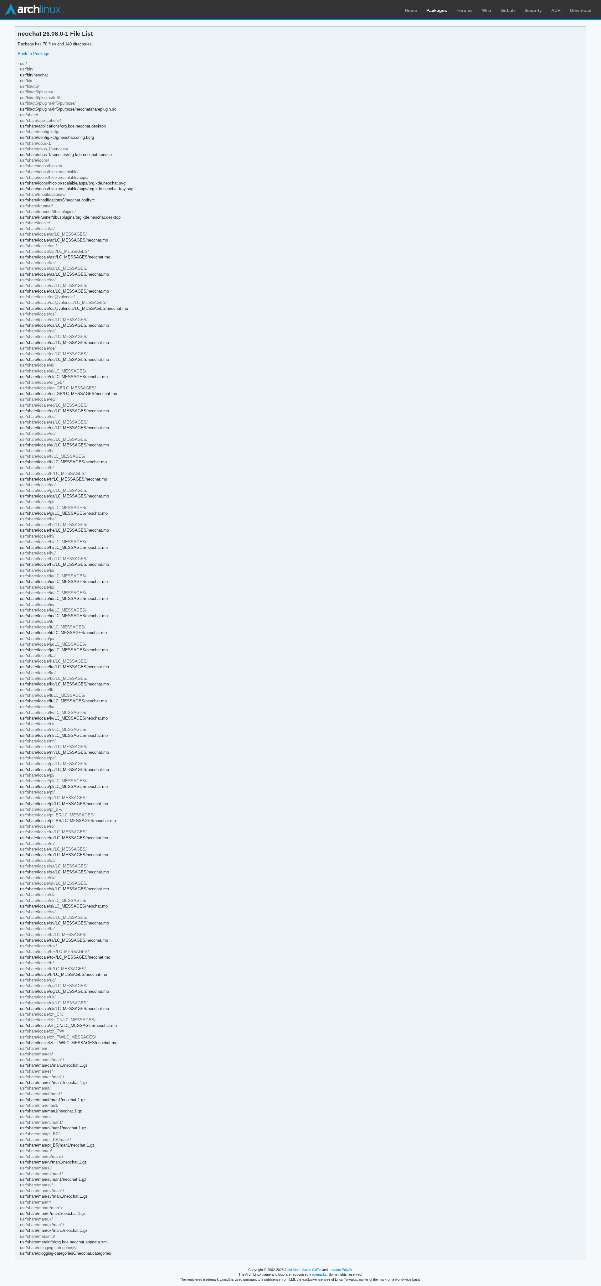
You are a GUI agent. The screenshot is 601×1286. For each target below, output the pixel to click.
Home (411, 10)
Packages (436, 10)
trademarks (318, 1274)
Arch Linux (34, 9)
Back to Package (33, 53)
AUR (556, 10)
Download (581, 10)
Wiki (486, 10)
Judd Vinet (292, 1270)
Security (533, 10)
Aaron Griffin (311, 1270)
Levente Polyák (340, 1270)
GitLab (508, 10)
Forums (464, 10)
